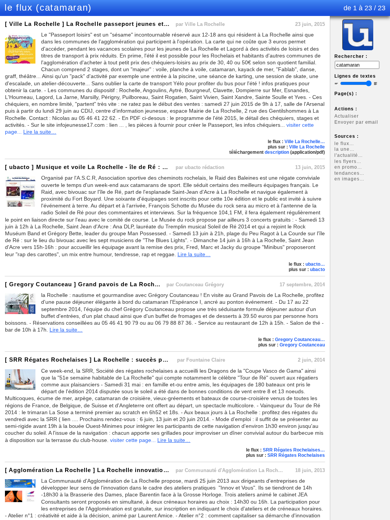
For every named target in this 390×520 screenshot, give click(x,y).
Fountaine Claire (205, 360)
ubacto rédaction (204, 167)
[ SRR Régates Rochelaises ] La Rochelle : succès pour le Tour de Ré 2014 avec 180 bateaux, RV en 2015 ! (165, 359)
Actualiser (346, 116)
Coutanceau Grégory (200, 284)
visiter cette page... (133, 440)
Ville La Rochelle (205, 24)
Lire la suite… (39, 132)
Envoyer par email (356, 122)
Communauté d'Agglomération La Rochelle (235, 470)
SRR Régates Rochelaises (296, 455)
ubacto (317, 269)
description (277, 152)
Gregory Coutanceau (302, 345)
